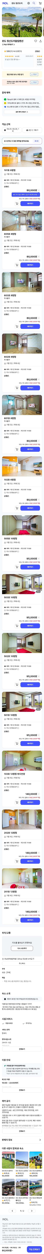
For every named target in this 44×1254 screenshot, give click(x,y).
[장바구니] (40, 3)
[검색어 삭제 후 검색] (29, 3)
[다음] (31, 1211)
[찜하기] (35, 41)
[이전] (12, 1211)
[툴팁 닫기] (38, 194)
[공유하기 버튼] (40, 41)
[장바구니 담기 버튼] (17, 203)
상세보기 (6, 186)
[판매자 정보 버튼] (40, 1140)
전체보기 (37, 51)
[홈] (5, 3)
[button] (23, 3)
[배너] (22, 74)
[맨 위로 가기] (39, 1241)
